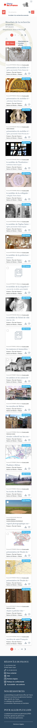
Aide (8, 676)
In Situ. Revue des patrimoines (13, 718)
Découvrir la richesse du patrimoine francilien (18, 697)
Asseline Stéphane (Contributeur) (14, 521)
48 (22, 35)
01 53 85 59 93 (12, 670)
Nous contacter (12, 673)
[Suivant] (25, 35)
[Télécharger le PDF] (26, 74)
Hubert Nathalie (10, 128)
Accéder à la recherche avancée (18, 15)
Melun (20, 169)
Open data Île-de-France (11, 699)
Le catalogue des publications (13, 701)
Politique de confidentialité (15, 682)
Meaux (20, 74)
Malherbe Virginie (10, 434)
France (8, 72)
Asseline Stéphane (11, 519)
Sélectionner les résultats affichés (23, 43)
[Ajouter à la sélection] (29, 74)
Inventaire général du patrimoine (14, 716)
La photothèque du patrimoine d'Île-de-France (18, 695)
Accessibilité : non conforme (16, 685)
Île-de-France (16, 72)
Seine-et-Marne (11, 74)
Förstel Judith (25, 65)
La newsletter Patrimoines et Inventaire (16, 703)
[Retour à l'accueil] (11, 4)
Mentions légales (12, 679)
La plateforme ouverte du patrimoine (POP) (17, 714)
